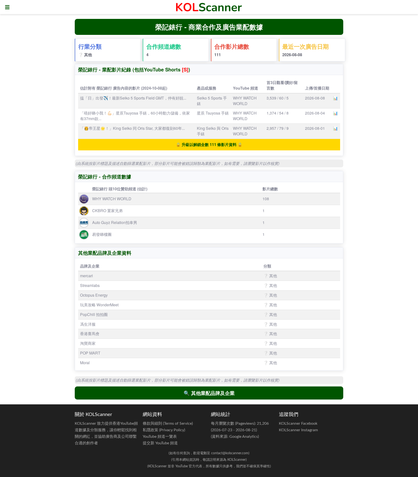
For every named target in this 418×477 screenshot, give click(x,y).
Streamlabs (90, 285)
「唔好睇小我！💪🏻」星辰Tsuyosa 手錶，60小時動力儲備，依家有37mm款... (135, 115)
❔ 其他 (85, 54)
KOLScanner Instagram (298, 430)
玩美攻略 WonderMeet (99, 305)
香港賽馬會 (89, 333)
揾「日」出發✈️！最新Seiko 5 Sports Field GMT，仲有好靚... (133, 98)
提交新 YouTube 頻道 (160, 443)
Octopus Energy (94, 295)
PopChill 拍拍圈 (94, 314)
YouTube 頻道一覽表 (160, 437)
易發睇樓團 (102, 234)
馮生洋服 (88, 324)
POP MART (90, 353)
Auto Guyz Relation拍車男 (114, 222)
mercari (86, 275)
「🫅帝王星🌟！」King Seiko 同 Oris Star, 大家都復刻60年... (132, 128)
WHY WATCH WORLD (245, 100)
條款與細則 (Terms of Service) (168, 423)
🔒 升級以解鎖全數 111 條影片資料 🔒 (209, 144)
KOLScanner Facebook (298, 423)
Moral (85, 362)
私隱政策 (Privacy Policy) (164, 430)
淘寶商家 (88, 343)
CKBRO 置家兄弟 (107, 210)
